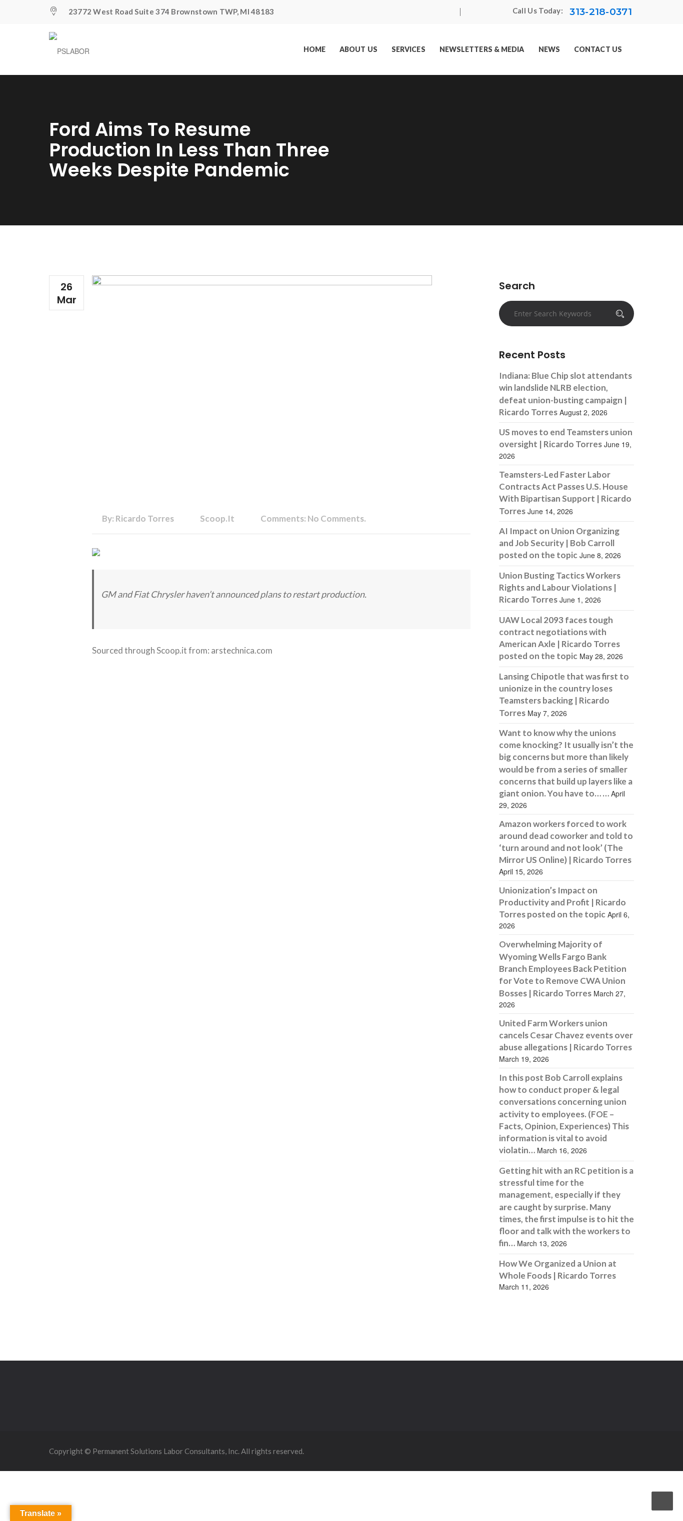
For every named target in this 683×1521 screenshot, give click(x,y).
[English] (477, 12)
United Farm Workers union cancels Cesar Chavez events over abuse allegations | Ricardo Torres (566, 1035)
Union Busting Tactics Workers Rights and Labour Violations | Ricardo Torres (559, 587)
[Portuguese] (487, 12)
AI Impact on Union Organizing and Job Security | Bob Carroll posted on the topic (559, 543)
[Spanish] (497, 12)
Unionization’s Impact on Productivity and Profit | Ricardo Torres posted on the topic (562, 902)
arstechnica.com (241, 650)
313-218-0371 (601, 11)
